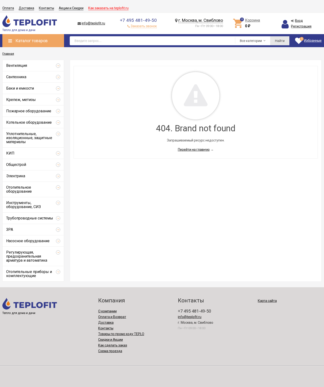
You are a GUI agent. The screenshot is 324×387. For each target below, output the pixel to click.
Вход (299, 21)
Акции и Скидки (71, 8)
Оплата (8, 8)
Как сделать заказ (112, 345)
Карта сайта (267, 301)
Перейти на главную (194, 149)
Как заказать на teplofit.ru (108, 8)
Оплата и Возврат (112, 317)
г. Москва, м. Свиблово (200, 20)
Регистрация (301, 26)
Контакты (46, 8)
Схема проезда (110, 351)
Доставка (26, 8)
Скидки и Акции (110, 339)
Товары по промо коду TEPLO (121, 334)
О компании (107, 311)
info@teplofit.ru (93, 23)
